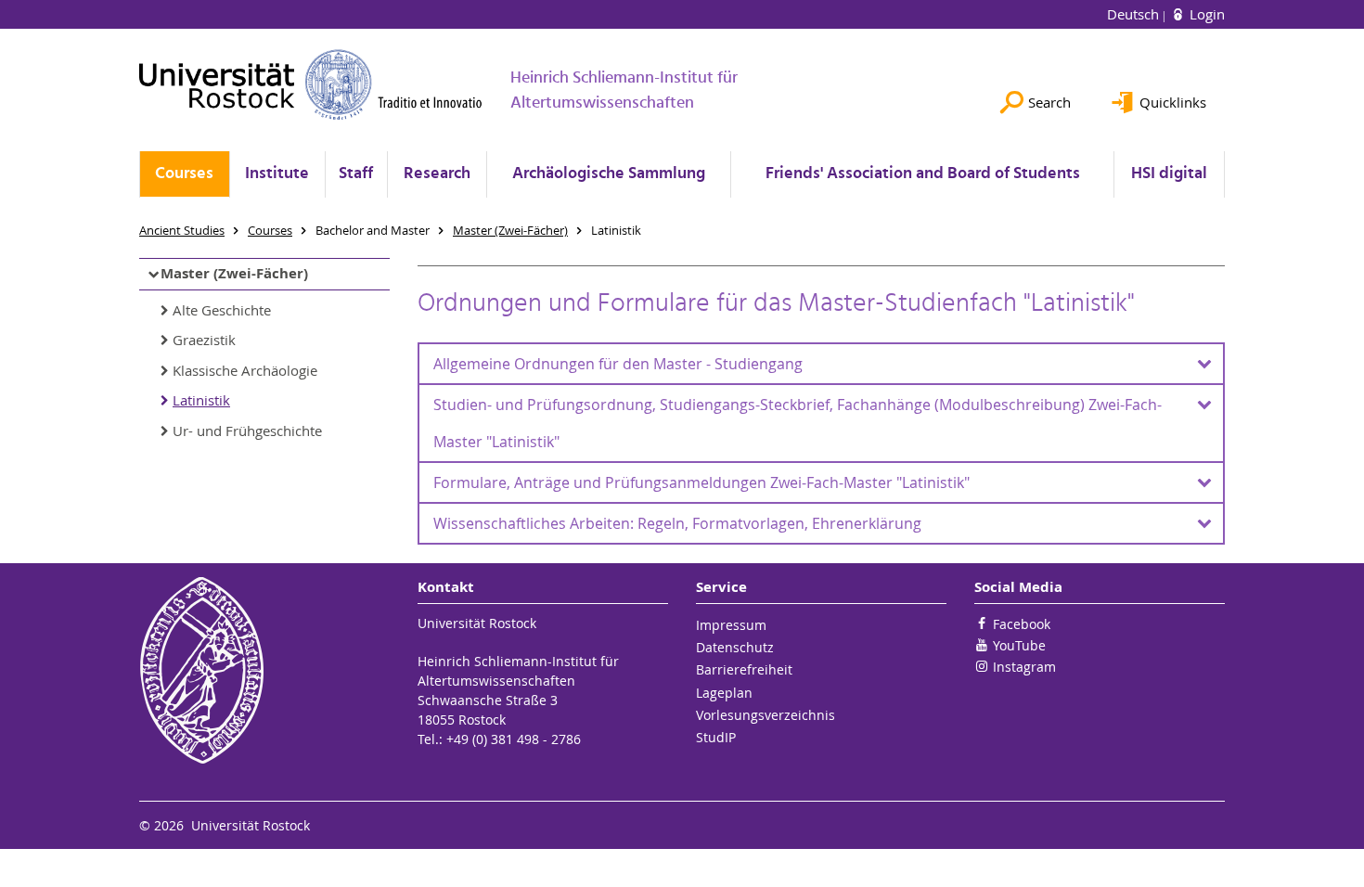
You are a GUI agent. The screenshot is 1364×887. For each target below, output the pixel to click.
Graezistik (204, 339)
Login (1205, 14)
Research (437, 174)
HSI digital (1169, 174)
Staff (356, 174)
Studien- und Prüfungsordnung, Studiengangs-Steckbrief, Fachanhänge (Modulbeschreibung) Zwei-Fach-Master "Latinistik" (797, 423)
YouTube (1019, 645)
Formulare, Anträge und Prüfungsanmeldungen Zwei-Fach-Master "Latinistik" (701, 482)
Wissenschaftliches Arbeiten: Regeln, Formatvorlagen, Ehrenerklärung (677, 523)
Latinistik (201, 400)
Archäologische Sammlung (608, 174)
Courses (184, 174)
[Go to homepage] (311, 84)
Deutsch (1135, 14)
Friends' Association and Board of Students (923, 174)
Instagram (1024, 666)
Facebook (1021, 624)
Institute (277, 174)
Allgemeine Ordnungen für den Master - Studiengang (618, 364)
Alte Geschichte (222, 310)
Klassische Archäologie (245, 370)
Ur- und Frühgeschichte (247, 430)
